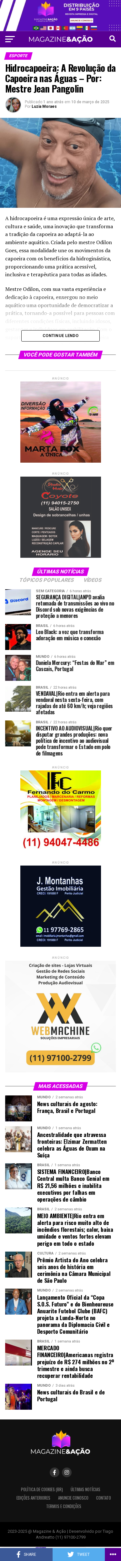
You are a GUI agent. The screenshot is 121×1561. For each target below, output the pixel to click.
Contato (103, 1498)
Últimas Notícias (85, 1489)
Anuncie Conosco (73, 1498)
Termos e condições (63, 1506)
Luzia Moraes (44, 106)
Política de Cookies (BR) (42, 1489)
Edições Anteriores (33, 1498)
